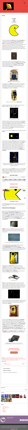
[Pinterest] (25, 420)
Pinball (15, 43)
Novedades (4, 411)
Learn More (13, 429)
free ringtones (16, 357)
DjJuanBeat (11, 357)
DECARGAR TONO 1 (14, 184)
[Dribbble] (27, 420)
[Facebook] (20, 420)
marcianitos (4, 44)
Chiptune (8, 357)
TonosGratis (3, 200)
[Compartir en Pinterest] (5, 361)
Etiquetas (4, 410)
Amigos (4, 408)
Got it (16, 429)
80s (5, 357)
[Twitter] (22, 420)
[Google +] (23, 420)
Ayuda (3, 409)
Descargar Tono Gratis (14, 348)
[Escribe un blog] (3, 361)
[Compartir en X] (4, 361)
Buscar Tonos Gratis (6, 407)
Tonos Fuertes (5, 406)
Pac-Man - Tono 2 (6, 200)
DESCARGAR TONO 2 (14, 201)
